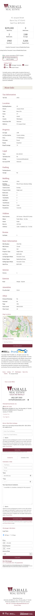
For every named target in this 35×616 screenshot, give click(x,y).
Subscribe (17, 450)
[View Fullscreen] (5, 324)
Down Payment (6, 545)
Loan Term (5, 531)
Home (4, 372)
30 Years (6, 535)
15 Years (13, 535)
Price (4, 540)
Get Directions (17, 345)
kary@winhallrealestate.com (22, 603)
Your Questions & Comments (10, 484)
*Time (4, 479)
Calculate (17, 557)
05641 (5, 373)
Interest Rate (6, 551)
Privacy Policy (9, 446)
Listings (9, 372)
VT (13, 372)
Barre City (25, 372)
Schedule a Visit (25, 457)
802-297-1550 (8, 406)
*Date (4, 473)
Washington (18, 372)
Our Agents (6, 417)
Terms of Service (8, 523)
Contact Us (6, 414)
